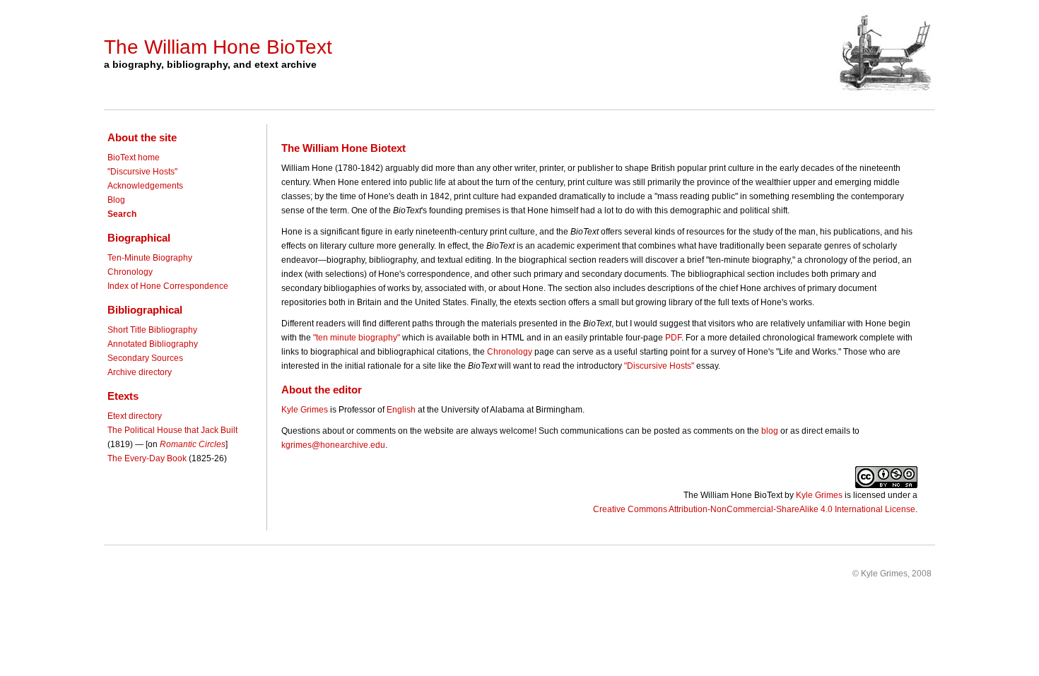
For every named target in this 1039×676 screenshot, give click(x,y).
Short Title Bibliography (152, 330)
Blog (116, 200)
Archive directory (139, 372)
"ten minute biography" (356, 338)
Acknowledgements (145, 186)
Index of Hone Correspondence (167, 286)
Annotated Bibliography (152, 344)
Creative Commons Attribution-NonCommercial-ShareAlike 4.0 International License (754, 509)
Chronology (130, 272)
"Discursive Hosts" (142, 172)
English (401, 410)
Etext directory (134, 416)
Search (121, 214)
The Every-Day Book (147, 458)
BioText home (133, 157)
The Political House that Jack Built (172, 430)
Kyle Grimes (304, 410)
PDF (673, 338)
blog (769, 431)
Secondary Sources (145, 358)
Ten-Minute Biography (149, 258)
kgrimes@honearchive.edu (333, 445)
